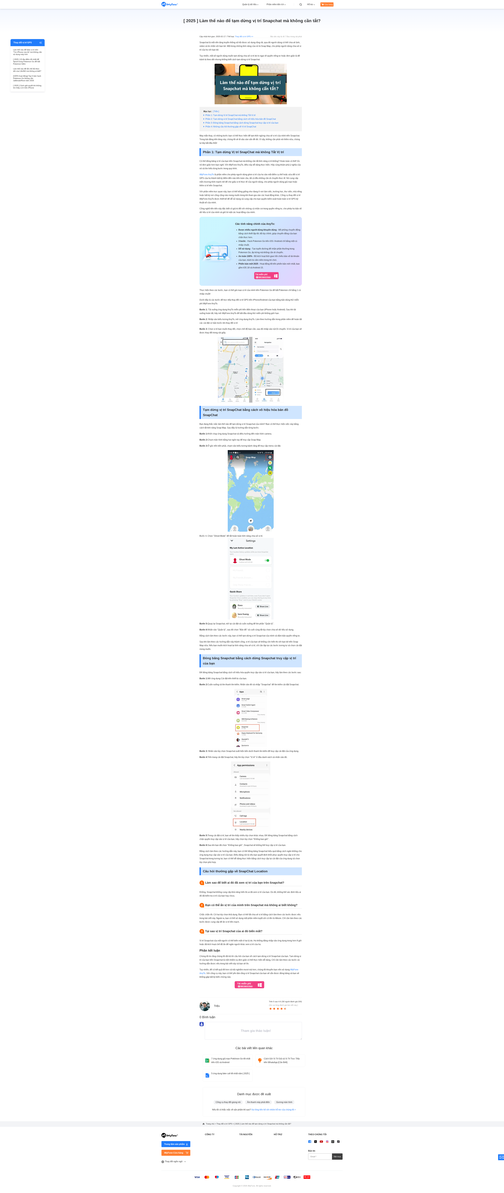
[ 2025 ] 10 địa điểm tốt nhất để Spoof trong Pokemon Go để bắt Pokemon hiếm (26, 61)
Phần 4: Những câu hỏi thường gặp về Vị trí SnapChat (230, 127)
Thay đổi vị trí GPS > (225, 1124)
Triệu (217, 1005)
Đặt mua (337, 1156)
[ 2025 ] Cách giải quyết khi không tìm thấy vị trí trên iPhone (27, 86)
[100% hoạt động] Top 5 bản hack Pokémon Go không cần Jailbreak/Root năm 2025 (27, 78)
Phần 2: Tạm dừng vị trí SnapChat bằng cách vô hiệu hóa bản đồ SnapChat (240, 119)
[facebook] (309, 1141)
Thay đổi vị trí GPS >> (244, 36)
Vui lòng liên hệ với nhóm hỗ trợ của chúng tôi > (273, 1110)
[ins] (327, 1141)
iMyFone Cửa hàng (173, 1153)
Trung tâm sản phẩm (174, 1144)
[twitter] (315, 1141)
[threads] (332, 1141)
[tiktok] (338, 1141)
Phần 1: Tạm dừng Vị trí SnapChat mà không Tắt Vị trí (230, 115)
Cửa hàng (328, 4)
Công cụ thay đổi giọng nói (228, 1102)
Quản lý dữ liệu (249, 4)
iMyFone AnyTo (207, 174)
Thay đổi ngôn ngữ (174, 1161)
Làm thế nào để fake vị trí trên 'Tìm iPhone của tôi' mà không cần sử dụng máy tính (27, 52)
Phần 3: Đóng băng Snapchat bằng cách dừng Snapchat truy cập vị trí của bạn (241, 123)
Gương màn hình (284, 1102)
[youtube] (321, 1141)
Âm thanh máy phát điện (258, 1102)
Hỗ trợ (310, 4)
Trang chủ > (211, 1124)
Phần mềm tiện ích (275, 4)
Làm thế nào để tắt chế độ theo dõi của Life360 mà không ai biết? (27, 70)
